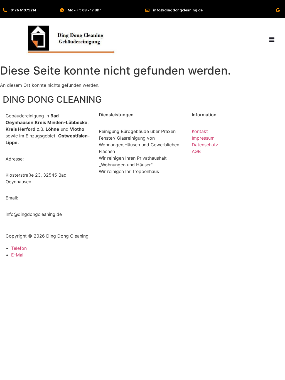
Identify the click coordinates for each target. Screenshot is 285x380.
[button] (272, 39)
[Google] (278, 10)
